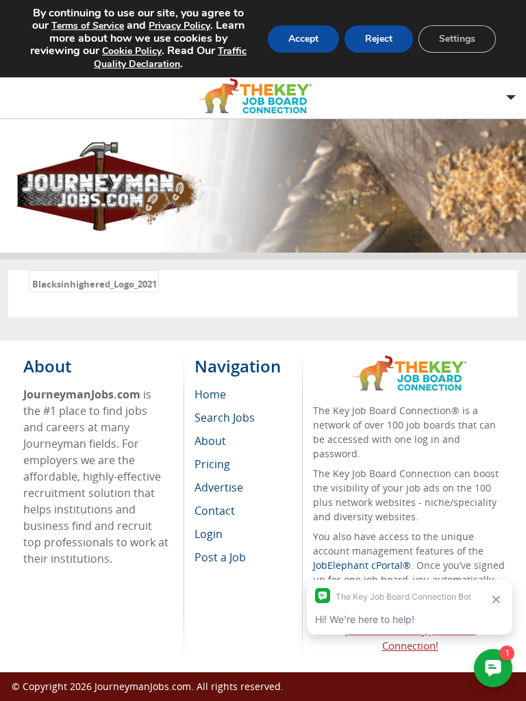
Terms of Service (87, 25)
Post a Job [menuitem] (220, 557)
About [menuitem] (210, 440)
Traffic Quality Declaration (170, 57)
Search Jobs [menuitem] (225, 417)
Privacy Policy (179, 25)
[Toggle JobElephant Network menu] (259, 96)
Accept (303, 38)
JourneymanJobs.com (143, 686)
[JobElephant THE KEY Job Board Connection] (409, 361)
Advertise (219, 487)
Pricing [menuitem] (212, 464)
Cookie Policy (132, 51)
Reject (378, 38)
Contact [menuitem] (215, 510)
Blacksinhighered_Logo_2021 (94, 284)
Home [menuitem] (210, 394)
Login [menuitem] (209, 533)
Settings (457, 38)
